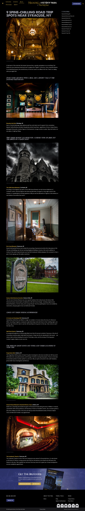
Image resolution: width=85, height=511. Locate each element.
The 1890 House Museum (13, 187)
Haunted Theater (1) (66, 28)
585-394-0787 (12, 496)
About (16, 4)
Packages (9, 4)
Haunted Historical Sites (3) (68, 16)
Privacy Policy (42, 509)
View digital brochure (25, 483)
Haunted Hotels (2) (66, 18)
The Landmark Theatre (12, 456)
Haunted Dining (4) (66, 14)
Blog (21, 2)
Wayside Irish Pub (11, 123)
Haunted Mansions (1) (67, 20)
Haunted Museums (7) (66, 22)
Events (15, 2)
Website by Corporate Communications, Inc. (71, 509)
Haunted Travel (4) (66, 33)
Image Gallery (71, 498)
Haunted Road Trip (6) (67, 24)
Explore (8, 2)
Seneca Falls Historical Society (14, 298)
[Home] (3, 3)
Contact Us (10, 500)
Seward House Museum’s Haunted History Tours (19, 404)
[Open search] (83, 4)
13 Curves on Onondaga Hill (13, 318)
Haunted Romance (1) (67, 26)
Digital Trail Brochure (61, 501)
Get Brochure (76, 3)
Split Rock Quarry (11, 331)
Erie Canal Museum (11, 246)
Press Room (71, 501)
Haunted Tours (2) (66, 31)
